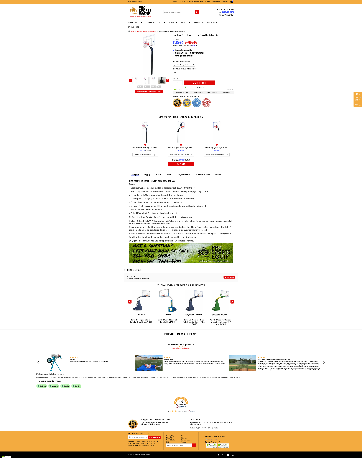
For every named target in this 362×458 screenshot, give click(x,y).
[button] (38, 362)
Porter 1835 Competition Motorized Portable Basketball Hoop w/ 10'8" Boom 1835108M (220, 322)
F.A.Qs (167, 442)
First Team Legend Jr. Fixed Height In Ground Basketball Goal (181, 147)
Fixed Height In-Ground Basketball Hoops (146, 31)
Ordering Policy (170, 436)
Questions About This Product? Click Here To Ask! (149, 91)
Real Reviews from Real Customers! (181, 349)
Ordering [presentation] (169, 174)
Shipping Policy (184, 436)
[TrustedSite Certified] (211, 445)
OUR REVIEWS (189, 2)
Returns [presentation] (158, 174)
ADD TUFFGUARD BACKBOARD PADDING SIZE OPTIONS (185, 69)
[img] (181, 347)
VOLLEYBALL (172, 23)
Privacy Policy (169, 438)
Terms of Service (170, 440)
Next (167, 80)
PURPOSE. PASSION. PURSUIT (135, 2)
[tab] (135, 174)
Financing (183, 442)
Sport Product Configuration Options (181, 61)
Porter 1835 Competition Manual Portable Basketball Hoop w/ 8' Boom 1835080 (194, 322)
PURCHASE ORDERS (198, 2)
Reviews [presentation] (218, 174)
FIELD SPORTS (198, 23)
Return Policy (184, 438)
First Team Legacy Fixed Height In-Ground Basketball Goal (217, 147)
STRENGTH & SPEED (133, 27)
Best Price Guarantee (186, 440)
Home (132, 31)
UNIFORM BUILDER (216, 2)
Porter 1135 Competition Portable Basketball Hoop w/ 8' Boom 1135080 (141, 321)
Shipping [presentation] (147, 174)
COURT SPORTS (211, 23)
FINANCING (207, 2)
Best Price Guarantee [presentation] (203, 174)
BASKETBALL (149, 23)
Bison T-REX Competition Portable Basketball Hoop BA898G (168, 321)
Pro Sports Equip (136, 454)
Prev (130, 80)
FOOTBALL (161, 23)
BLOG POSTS (225, 2)
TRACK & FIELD (185, 23)
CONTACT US (182, 2)
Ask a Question (230, 277)
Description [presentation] (135, 174)
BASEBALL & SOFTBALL (134, 23)
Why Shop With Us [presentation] (184, 174)
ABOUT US (174, 2)
